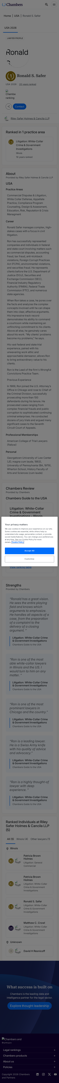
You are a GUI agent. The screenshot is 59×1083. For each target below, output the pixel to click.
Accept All (29, 551)
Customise (29, 559)
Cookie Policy (18, 542)
